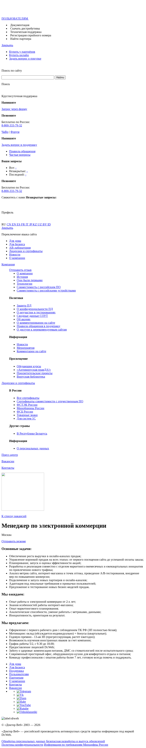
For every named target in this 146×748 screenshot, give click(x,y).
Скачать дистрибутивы (25, 28)
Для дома (15, 240)
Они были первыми (30, 280)
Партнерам (16, 677)
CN (9, 224)
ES (19, 224)
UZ (40, 224)
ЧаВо (5, 131)
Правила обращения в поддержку (38, 326)
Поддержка (16, 670)
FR (23, 224)
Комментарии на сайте (31, 351)
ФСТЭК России (27, 404)
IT (27, 224)
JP (31, 224)
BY (45, 224)
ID (49, 224)
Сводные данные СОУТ (32, 315)
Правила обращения (22, 151)
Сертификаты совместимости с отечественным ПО (50, 401)
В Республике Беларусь (32, 433)
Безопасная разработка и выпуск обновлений (75, 741)
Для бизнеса (17, 244)
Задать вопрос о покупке (25, 58)
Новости (14, 254)
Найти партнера (20, 38)
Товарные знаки (27, 415)
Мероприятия (25, 347)
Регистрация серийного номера (30, 35)
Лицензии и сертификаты (26, 251)
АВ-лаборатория (20, 247)
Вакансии (15, 688)
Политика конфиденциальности (22, 744)
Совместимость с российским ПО (39, 287)
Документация (19, 25)
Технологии (24, 283)
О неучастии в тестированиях (36, 312)
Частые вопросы (19, 154)
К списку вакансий (14, 516)
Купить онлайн (19, 55)
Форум (14, 131)
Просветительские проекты (34, 373)
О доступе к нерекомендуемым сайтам (42, 329)
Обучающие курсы (29, 366)
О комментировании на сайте (36, 322)
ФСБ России (25, 411)
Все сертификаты (28, 398)
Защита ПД (24, 305)
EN (14, 224)
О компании (17, 258)
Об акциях (23, 319)
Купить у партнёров (22, 51)
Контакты (15, 684)
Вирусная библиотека (31, 376)
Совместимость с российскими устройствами (46, 290)
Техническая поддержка (25, 32)
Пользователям (19, 674)
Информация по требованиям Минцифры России (76, 744)
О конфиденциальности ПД (35, 309)
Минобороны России (30, 408)
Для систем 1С (26, 418)
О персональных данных (33, 448)
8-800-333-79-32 (12, 125)
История (22, 276)
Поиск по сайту (12, 70)
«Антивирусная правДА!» (34, 369)
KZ (35, 224)
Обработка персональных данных (23, 741)
